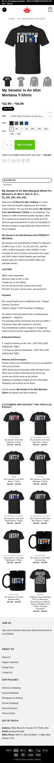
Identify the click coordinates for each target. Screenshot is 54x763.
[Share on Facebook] (9, 161)
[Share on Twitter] (14, 161)
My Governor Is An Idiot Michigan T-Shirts (40, 480)
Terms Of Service (10, 708)
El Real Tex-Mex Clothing (30, 759)
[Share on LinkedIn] (28, 161)
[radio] (12, 123)
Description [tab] (10, 180)
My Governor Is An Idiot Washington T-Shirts (14, 559)
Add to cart (25, 145)
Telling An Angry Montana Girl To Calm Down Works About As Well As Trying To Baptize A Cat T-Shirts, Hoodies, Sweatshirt (40, 603)
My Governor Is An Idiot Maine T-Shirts (14, 480)
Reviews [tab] (8, 185)
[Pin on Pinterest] (23, 161)
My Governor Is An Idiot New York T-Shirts (40, 441)
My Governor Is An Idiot (31, 19)
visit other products (28, 393)
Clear (49, 112)
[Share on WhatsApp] (4, 161)
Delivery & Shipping (11, 688)
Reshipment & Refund (12, 698)
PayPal (15, 301)
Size (4, 131)
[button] (4, 10)
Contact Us (7, 672)
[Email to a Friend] (18, 161)
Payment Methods (10, 693)
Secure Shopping (10, 703)
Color (4, 123)
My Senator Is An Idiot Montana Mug (14, 598)
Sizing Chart (8, 667)
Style (4, 116)
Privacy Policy (8, 713)
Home (12, 19)
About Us (6, 657)
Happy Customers (10, 662)
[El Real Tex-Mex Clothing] (27, 9)
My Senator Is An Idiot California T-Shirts (14, 441)
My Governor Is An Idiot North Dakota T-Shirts (14, 520)
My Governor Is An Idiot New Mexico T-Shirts (40, 520)
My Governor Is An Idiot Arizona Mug (40, 559)
